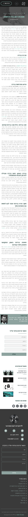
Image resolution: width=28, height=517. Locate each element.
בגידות (19, 13)
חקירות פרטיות (22, 378)
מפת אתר (22, 503)
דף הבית (23, 481)
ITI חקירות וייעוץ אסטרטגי (14, 426)
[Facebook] (22, 430)
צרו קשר (23, 500)
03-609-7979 (14, 435)
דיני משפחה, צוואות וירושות (18, 491)
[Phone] (22, 435)
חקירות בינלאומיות (20, 493)
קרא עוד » (24, 374)
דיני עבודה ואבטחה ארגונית (17, 495)
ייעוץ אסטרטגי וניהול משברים (17, 486)
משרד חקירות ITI (18, 49)
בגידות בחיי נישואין (21, 66)
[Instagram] (14, 430)
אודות (23, 498)
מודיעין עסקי (21, 488)
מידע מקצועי (21, 483)
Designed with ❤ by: (14, 515)
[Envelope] (22, 439)
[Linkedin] (5, 430)
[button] (16, 3)
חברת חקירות (22, 392)
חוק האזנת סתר (21, 385)
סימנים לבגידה (7, 247)
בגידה (13, 29)
